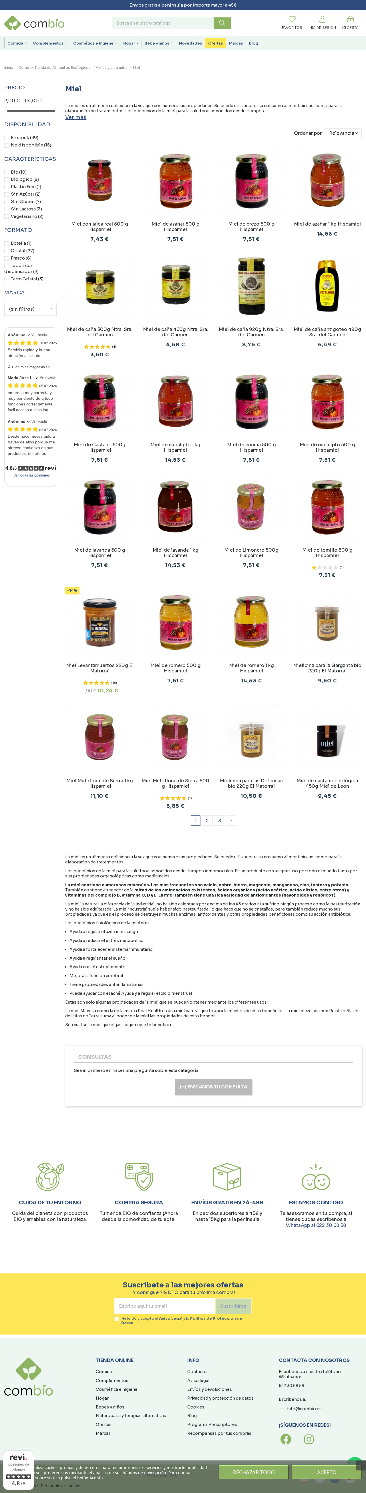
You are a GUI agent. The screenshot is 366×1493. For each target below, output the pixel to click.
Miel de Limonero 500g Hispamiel (251, 552)
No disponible (31, 145)
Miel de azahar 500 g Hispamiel (176, 226)
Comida (104, 1371)
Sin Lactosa (26, 209)
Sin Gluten (26, 201)
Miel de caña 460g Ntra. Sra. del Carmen (175, 332)
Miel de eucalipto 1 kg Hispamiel (175, 447)
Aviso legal (198, 1380)
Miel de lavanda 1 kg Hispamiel (175, 552)
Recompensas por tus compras (219, 1433)
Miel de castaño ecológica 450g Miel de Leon (327, 783)
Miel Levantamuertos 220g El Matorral (100, 668)
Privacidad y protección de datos (220, 1398)
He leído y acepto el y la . (181, 1321)
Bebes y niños (110, 1407)
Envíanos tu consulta (217, 1087)
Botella (21, 243)
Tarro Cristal (27, 279)
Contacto (197, 1371)
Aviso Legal (170, 1318)
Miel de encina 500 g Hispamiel (251, 447)
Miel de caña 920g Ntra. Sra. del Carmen (251, 332)
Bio (19, 172)
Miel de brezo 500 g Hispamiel (251, 226)
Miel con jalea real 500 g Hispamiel (99, 226)
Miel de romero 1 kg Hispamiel (251, 668)
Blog (192, 1415)
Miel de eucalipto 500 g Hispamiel (327, 447)
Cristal (22, 250)
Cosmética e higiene (117, 1389)
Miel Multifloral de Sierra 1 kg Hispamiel (99, 783)
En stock (24, 137)
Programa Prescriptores (212, 1424)
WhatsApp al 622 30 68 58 (316, 1225)
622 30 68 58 (291, 1385)
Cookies (195, 1407)
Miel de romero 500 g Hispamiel (175, 668)
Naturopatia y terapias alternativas (131, 1415)
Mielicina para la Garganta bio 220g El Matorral (327, 668)
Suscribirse (233, 1306)
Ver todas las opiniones (31, 475)
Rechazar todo (254, 1472)
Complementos (112, 1380)
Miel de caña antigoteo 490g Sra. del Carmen (327, 332)
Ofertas (104, 1424)
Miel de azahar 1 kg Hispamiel (327, 224)
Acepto (327, 1472)
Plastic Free (26, 186)
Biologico (25, 179)
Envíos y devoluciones (209, 1389)
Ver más (75, 117)
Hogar (102, 1398)
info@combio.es (304, 1408)
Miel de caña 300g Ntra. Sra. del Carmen (99, 332)
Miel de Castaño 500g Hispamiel (100, 447)
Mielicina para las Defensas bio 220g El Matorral (251, 783)
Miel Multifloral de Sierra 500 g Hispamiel (175, 783)
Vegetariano (27, 216)
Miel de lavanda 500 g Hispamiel (99, 552)
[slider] (6, 110)
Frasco (21, 258)
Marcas (103, 1433)
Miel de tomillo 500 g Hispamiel (327, 552)
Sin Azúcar (26, 194)
